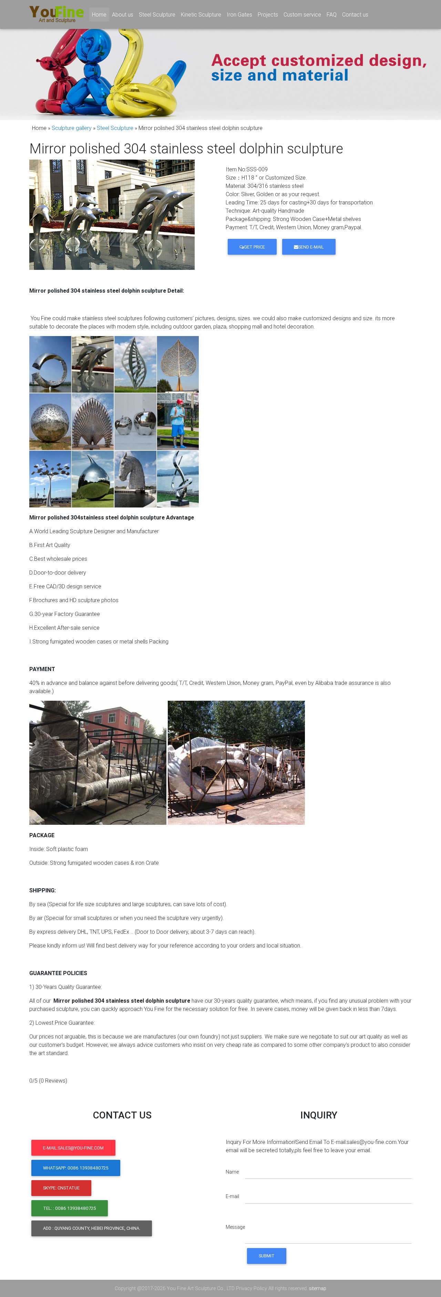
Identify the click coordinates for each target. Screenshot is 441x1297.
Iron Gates (239, 14)
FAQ (332, 14)
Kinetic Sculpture (201, 14)
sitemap (317, 1288)
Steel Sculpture (157, 14)
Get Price (254, 247)
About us (122, 14)
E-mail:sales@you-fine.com (73, 1148)
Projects (268, 14)
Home (100, 14)
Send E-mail (311, 247)
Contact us (355, 14)
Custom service (302, 14)
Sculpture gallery (72, 127)
